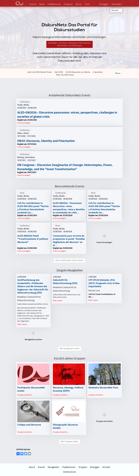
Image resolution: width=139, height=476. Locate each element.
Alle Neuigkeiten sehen (69, 348)
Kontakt (106, 467)
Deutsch (115, 10)
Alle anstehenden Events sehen (69, 260)
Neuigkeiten (53, 467)
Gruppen (82, 467)
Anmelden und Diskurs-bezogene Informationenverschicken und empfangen (69, 44)
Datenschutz (69, 472)
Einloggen (95, 467)
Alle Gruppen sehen (69, 441)
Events (41, 467)
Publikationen (69, 467)
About (32, 467)
